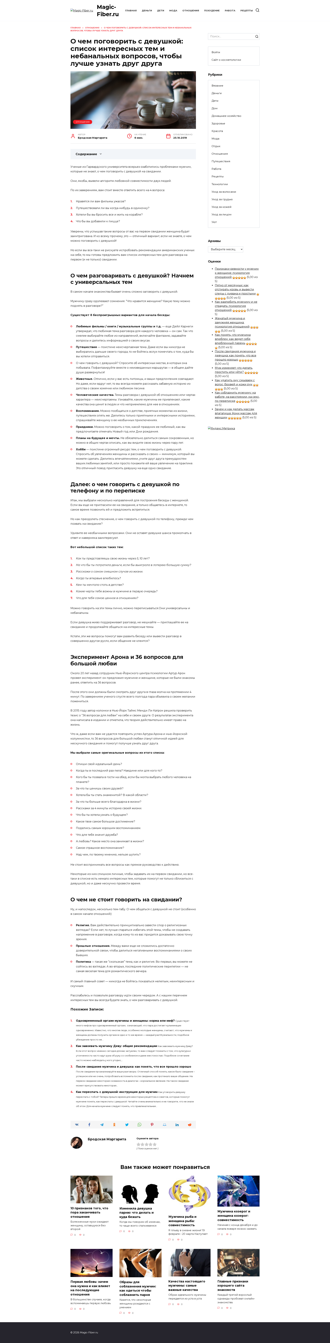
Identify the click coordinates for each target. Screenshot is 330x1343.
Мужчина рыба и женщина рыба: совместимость (182, 1221)
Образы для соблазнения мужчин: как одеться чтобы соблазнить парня (137, 1288)
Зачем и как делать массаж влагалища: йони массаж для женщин (236, 413)
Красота (217, 131)
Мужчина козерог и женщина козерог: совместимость (233, 1216)
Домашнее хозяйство (226, 115)
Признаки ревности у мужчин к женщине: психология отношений (237, 273)
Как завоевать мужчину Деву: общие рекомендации (116, 1046)
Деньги (147, 10)
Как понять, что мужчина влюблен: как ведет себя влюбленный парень (233, 339)
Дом (214, 108)
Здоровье (218, 123)
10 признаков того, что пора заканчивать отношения (89, 1212)
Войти (216, 52)
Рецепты (246, 10)
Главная (131, 10)
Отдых (216, 146)
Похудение (212, 10)
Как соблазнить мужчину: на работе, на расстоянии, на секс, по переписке (237, 397)
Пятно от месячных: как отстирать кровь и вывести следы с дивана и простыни (235, 289)
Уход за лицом (221, 214)
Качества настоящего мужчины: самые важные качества (186, 1285)
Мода (173, 10)
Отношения (190, 10)
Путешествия (221, 161)
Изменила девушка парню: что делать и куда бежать (136, 1212)
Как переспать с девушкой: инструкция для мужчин (117, 1092)
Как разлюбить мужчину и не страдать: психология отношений (236, 306)
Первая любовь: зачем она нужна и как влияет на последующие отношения (90, 1288)
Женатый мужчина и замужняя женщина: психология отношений (232, 322)
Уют (214, 222)
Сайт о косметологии (226, 59)
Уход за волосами (224, 191)
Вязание (217, 85)
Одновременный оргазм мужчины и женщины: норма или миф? (125, 1020)
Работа (230, 10)
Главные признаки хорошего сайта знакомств (232, 1285)
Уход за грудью (222, 199)
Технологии (220, 184)
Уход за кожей (222, 206)
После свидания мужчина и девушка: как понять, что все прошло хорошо (133, 1066)
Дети (160, 10)
